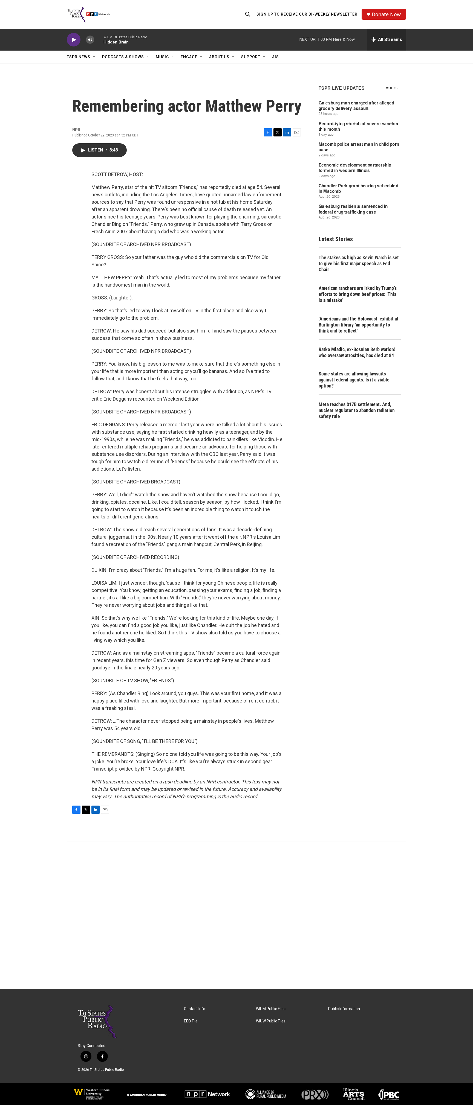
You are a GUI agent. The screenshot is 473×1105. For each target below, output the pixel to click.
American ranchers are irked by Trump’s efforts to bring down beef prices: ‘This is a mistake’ (358, 294)
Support (250, 57)
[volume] (90, 40)
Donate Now (386, 14)
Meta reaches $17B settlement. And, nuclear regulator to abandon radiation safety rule (357, 410)
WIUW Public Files (270, 1021)
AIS (275, 57)
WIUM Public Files (270, 1009)
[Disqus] (236, 915)
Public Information (344, 1009)
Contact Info (194, 1009)
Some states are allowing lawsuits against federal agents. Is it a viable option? (354, 380)
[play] (73, 40)
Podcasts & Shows (123, 57)
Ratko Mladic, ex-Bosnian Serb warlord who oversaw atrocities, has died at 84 (357, 352)
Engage (189, 57)
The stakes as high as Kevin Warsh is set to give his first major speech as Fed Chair (359, 263)
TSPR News (78, 57)
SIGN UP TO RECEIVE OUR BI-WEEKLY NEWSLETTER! (307, 14)
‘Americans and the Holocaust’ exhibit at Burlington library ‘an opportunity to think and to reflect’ (359, 325)
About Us (219, 57)
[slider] (99, 39)
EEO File (191, 1021)
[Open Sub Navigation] (94, 57)
